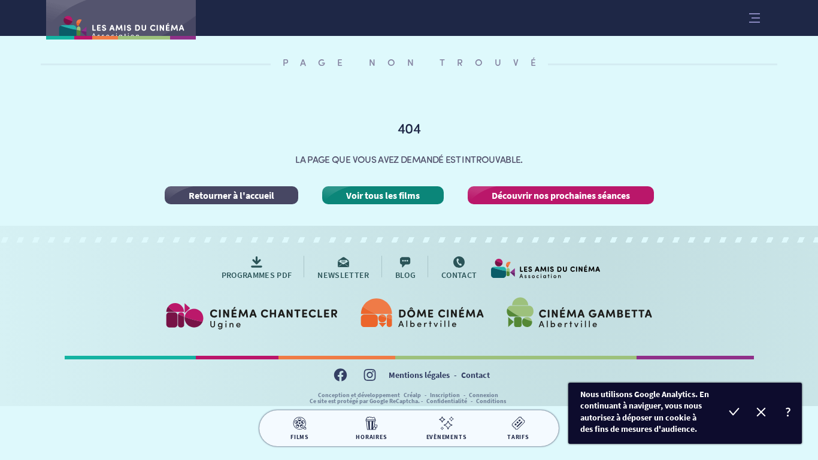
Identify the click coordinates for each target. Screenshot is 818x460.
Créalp (412, 395)
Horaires (371, 437)
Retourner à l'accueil (231, 195)
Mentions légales (419, 375)
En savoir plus (788, 413)
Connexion (483, 395)
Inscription (445, 395)
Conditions (491, 401)
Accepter (734, 413)
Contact (475, 375)
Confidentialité (446, 401)
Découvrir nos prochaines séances (561, 195)
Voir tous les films (383, 195)
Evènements (446, 437)
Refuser (761, 413)
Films (299, 437)
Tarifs (518, 437)
